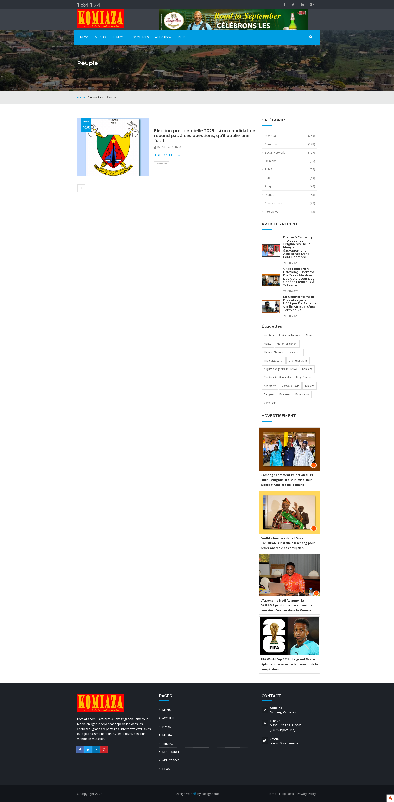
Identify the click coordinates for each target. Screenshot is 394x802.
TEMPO (117, 37)
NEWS (84, 37)
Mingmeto (295, 352)
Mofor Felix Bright (287, 344)
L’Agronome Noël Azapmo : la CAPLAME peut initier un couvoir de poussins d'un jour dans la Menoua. (286, 605)
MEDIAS (100, 37)
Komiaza (269, 335)
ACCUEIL (168, 718)
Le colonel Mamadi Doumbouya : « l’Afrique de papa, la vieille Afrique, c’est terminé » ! (299, 303)
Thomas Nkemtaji (274, 352)
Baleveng (284, 394)
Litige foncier (303, 377)
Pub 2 (268, 178)
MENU (166, 710)
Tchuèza (309, 386)
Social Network (275, 152)
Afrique (269, 186)
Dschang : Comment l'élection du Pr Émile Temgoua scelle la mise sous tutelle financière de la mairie (286, 480)
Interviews (271, 211)
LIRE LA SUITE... (165, 155)
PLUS (181, 37)
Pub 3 (268, 169)
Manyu (267, 344)
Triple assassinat (273, 360)
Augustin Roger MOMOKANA (280, 369)
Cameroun (161, 163)
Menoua (270, 136)
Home (271, 794)
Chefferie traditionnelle (277, 377)
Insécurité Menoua (290, 335)
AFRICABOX (163, 37)
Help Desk (286, 794)
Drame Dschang (298, 360)
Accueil (81, 97)
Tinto (309, 335)
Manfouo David (290, 386)
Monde (269, 195)
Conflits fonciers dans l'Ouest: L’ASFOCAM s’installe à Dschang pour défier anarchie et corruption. (287, 543)
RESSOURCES (139, 37)
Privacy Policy (306, 794)
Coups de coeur (275, 203)
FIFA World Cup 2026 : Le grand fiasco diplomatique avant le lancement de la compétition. (289, 664)
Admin (165, 147)
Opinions (270, 161)
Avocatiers (270, 386)
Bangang (269, 394)
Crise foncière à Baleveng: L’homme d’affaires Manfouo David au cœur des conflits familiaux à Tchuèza (299, 277)
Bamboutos (302, 394)
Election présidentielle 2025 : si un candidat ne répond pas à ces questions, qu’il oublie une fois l (204, 135)
